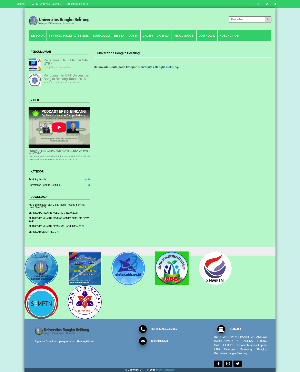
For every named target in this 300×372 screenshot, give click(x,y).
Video (35, 100)
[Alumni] (44, 268)
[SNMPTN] (218, 268)
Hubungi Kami (230, 35)
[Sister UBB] (131, 268)
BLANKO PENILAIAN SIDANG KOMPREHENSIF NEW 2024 (59, 219)
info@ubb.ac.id (79, 4)
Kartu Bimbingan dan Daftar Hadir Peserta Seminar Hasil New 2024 (57, 206)
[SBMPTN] (44, 302)
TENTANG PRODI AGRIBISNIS (69, 35)
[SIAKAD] (87, 268)
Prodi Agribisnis (37, 179)
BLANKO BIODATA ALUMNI (44, 231)
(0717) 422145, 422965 (47, 4)
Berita (119, 35)
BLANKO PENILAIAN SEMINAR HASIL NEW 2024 (56, 226)
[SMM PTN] (87, 302)
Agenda (163, 35)
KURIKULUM (101, 35)
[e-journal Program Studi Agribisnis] (174, 268)
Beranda (37, 35)
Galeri (148, 35)
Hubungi (20, 4)
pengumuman (67, 341)
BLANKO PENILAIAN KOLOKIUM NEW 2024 (53, 212)
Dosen (133, 35)
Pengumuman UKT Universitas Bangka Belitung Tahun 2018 (66, 77)
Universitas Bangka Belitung (44, 185)
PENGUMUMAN (41, 51)
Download (207, 35)
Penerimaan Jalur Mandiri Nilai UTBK (66, 62)
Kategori (37, 171)
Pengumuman (183, 35)
